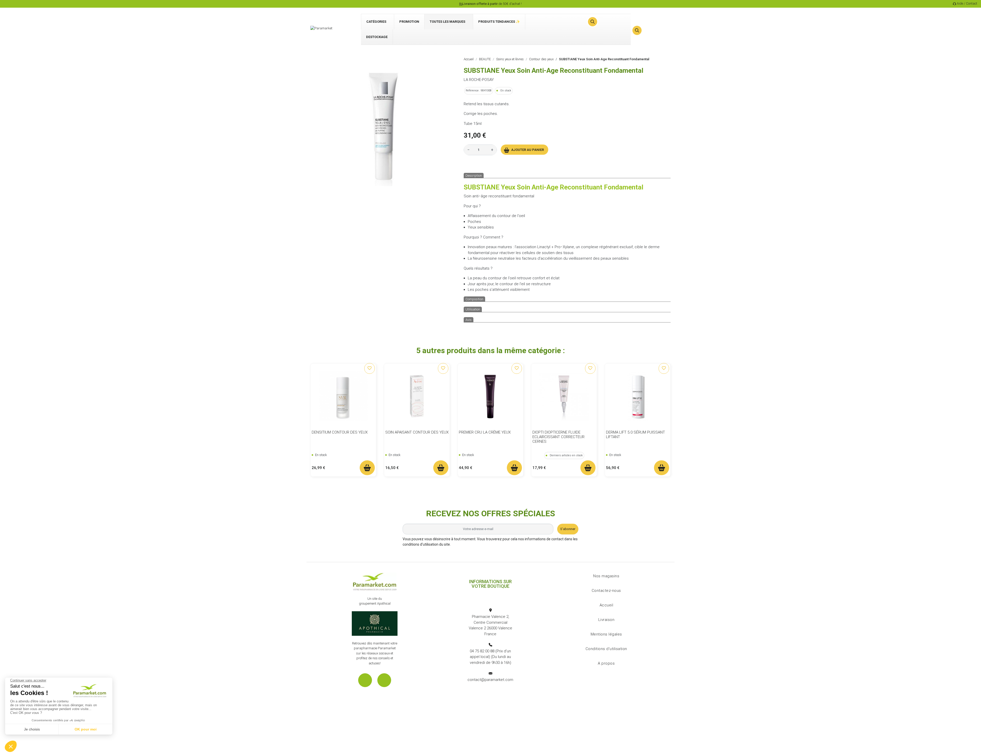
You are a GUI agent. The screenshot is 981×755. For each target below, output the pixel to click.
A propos (606, 663)
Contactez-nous (606, 590)
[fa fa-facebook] (365, 680)
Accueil (606, 605)
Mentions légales (606, 634)
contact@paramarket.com (490, 679)
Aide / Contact (967, 3)
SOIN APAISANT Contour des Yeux (417, 432)
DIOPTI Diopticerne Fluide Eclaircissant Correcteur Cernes (558, 437)
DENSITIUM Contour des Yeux (340, 432)
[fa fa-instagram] (384, 680)
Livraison (606, 619)
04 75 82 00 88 (482, 651)
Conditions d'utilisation (606, 648)
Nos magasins (606, 576)
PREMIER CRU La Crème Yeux (485, 432)
